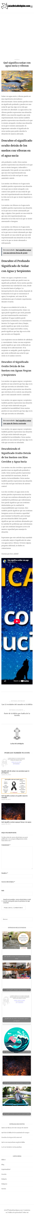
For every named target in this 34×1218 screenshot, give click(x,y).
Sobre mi (25, 1212)
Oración (3, 1174)
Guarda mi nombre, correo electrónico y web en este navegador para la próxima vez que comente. (17, 901)
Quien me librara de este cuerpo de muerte (14, 1128)
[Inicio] (16, 8)
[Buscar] (30, 918)
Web (2, 890)
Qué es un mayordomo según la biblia (13, 1142)
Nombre (4, 873)
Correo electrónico (8, 882)
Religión (4, 1179)
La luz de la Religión (17, 743)
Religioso (4, 1184)
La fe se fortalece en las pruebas (11, 1147)
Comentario (5, 845)
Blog (2, 1164)
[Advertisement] (17, 36)
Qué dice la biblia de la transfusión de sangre (15, 1132)
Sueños (17, 59)
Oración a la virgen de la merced (11, 1137)
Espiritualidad (5, 1169)
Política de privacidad (15, 1212)
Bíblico (3, 1160)
